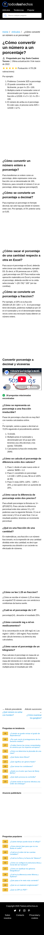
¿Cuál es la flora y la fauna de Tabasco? (25, 858)
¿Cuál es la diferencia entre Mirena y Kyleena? (24, 875)
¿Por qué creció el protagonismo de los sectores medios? (25, 740)
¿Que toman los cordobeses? (21, 766)
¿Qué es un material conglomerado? (24, 885)
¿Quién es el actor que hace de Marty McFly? (24, 772)
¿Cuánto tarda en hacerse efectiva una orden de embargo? (25, 783)
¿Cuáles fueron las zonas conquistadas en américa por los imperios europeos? (25, 746)
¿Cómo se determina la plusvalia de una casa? (25, 752)
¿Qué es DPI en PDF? (18, 890)
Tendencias (19, 10)
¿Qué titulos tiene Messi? (20, 757)
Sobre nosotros (7, 916)
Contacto (20, 915)
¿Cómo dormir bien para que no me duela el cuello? (24, 847)
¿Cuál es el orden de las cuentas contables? (22, 853)
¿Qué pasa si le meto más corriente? (24, 880)
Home (5, 32)
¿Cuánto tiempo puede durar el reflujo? (25, 842)
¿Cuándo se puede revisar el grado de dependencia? (25, 734)
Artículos (6, 10)
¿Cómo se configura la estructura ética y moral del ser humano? (25, 864)
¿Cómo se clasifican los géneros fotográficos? (22, 870)
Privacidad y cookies (34, 916)
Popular (30, 10)
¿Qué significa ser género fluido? (23, 762)
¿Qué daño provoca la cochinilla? (23, 777)
